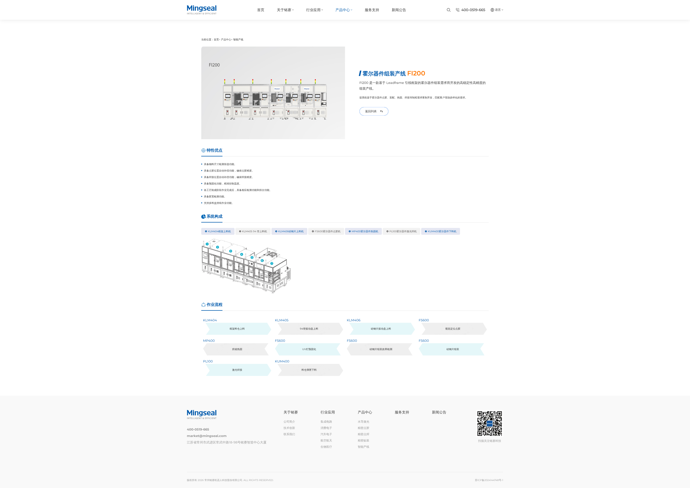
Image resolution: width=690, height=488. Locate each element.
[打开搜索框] (448, 10)
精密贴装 (363, 440)
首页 (216, 39)
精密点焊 (363, 434)
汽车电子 (326, 434)
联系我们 (289, 434)
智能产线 (238, 39)
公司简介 (289, 421)
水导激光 (363, 421)
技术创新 (289, 428)
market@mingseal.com (207, 436)
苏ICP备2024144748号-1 (489, 480)
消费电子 (326, 428)
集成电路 (326, 421)
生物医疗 (326, 446)
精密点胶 (363, 428)
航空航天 (326, 440)
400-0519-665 (198, 429)
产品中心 (226, 39)
